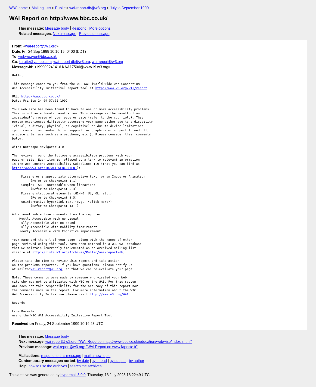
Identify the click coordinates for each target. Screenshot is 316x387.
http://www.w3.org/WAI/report (121, 88)
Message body (57, 28)
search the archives (86, 366)
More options (100, 28)
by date (83, 361)
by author (136, 361)
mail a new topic (97, 356)
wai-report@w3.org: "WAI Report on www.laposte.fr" (95, 347)
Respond (79, 28)
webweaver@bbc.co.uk (37, 57)
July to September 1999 (129, 8)
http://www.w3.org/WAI (109, 294)
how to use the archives (47, 366)
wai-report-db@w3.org (87, 8)
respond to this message (61, 356)
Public (60, 8)
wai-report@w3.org (40, 46)
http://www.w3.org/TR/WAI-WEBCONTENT (44, 168)
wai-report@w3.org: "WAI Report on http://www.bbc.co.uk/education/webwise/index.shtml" (118, 341)
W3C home (18, 8)
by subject (118, 361)
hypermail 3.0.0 (73, 375)
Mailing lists (41, 8)
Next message (64, 34)
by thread (99, 361)
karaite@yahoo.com (35, 62)
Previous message (94, 34)
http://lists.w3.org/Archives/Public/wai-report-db (77, 252)
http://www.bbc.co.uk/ (40, 96)
